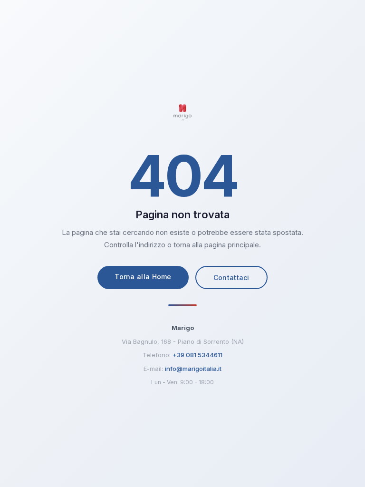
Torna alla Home (143, 277)
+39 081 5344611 (197, 355)
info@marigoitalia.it (193, 368)
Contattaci (231, 277)
